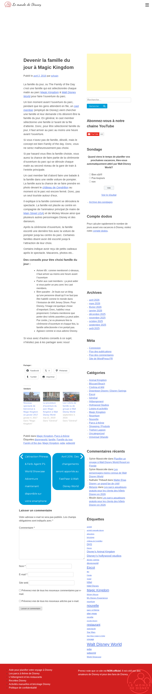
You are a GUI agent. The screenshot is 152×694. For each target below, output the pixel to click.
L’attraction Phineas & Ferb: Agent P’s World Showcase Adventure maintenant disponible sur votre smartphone (36, 478)
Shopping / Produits (99, 426)
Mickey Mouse (92, 595)
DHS (89, 544)
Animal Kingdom (98, 380)
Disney (89, 548)
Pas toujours (98, 178)
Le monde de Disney (26, 4)
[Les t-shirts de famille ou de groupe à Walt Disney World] (71, 396)
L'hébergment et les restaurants (25, 677)
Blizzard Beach (97, 383)
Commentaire (27, 528)
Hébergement (96, 401)
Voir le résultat (108, 195)
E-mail (23, 574)
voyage (90, 639)
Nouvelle (94, 419)
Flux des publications (100, 351)
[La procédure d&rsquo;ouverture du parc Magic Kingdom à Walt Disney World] (51, 396)
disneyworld (41, 439)
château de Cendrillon (55, 187)
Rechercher (94, 106)
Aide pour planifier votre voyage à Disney (30, 670)
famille (52, 439)
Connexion (95, 348)
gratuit (89, 579)
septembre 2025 (97, 325)
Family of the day (32, 443)
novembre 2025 (97, 317)
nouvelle (93, 605)
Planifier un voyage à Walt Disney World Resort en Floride (109, 462)
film (88, 572)
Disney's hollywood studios (104, 555)
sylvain (54, 76)
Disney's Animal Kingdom (101, 551)
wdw (62, 443)
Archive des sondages (101, 202)
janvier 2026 (95, 310)
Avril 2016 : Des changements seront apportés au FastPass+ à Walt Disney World (67, 471)
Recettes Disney (17, 680)
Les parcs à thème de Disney (24, 673)
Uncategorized (96, 433)
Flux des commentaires (101, 355)
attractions (90, 534)
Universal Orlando (98, 437)
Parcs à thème (61, 436)
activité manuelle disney (95, 530)
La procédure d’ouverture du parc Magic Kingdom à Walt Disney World (50, 409)
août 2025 (94, 328)
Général (93, 398)
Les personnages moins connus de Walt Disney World (108, 473)
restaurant (93, 624)
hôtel (89, 582)
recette (90, 617)
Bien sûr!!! (97, 174)
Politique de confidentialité (23, 687)
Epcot (92, 394)
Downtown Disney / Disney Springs (107, 391)
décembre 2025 (97, 314)
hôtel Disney (93, 586)
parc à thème (93, 610)
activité (89, 527)
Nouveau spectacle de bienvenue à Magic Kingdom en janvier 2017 (30, 409)
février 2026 (95, 307)
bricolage (90, 537)
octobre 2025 (96, 321)
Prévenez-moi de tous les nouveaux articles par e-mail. (50, 601)
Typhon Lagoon (97, 430)
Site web (23, 582)
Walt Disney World (104, 644)
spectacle (91, 628)
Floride (89, 575)
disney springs (93, 560)
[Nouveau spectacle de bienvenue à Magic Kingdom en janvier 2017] (31, 396)
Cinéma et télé (96, 387)
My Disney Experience (97, 598)
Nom (22, 566)
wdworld (70, 443)
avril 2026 (94, 300)
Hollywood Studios (99, 405)
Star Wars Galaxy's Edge (96, 636)
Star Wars (91, 632)
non (94, 181)
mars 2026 (94, 303)
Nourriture (94, 415)
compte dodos (100, 231)
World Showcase (94, 657)
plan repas (92, 613)
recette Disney (92, 621)
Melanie (93, 487)
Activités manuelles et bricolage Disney (29, 684)
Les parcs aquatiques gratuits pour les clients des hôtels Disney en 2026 (107, 491)
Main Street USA (33, 213)
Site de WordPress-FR (101, 358)
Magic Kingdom (49, 92)
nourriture (91, 601)
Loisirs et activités (98, 408)
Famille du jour (64, 439)
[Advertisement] (76, 30)
